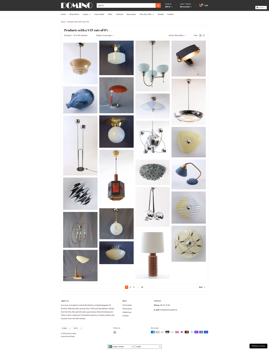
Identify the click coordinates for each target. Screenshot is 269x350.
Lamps (85, 14)
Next (200, 287)
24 (142, 287)
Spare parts (131, 14)
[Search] (158, 5)
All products (74, 14)
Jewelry (161, 14)
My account (185, 7)
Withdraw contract (258, 346)
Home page (127, 305)
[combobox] (120, 347)
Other (110, 14)
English (64, 328)
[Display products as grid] (200, 35)
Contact (170, 14)
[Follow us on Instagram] (114, 332)
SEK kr (76, 328)
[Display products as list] (204, 35)
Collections (126, 312)
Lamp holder (99, 14)
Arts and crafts (146, 14)
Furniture (119, 14)
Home (63, 14)
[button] (261, 7)
